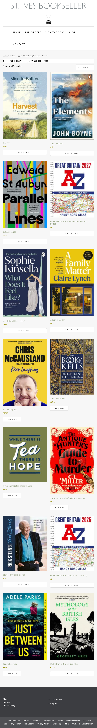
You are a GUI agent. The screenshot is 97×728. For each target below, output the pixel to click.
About (5, 699)
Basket (26, 720)
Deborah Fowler (73, 720)
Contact (19, 44)
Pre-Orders (33, 32)
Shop (72, 32)
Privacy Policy (9, 705)
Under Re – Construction (82, 724)
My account (16, 724)
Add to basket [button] (25, 152)
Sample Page (57, 724)
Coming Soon (48, 720)
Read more (12, 419)
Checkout (36, 720)
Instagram (52, 703)
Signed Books (55, 32)
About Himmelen (13, 720)
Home (17, 32)
